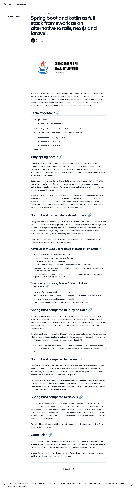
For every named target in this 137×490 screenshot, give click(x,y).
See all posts (15, 17)
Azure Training (12, 486)
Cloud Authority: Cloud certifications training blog (106, 483)
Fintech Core (22, 486)
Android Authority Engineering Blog (47, 483)
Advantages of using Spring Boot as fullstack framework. (59, 129)
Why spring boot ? (40, 120)
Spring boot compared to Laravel (46, 141)
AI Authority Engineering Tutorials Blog (74, 483)
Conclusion (37, 149)
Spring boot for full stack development (48, 123)
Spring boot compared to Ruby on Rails (49, 138)
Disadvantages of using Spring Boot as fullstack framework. (60, 132)
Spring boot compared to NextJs (46, 145)
